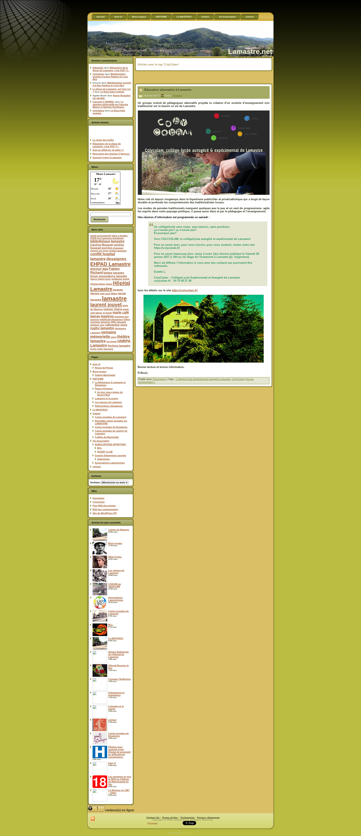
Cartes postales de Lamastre (110, 417)
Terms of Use (170, 817)
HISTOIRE (98, 379)
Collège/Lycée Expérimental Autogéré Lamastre (203, 379)
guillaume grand (120, 279)
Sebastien (98, 67)
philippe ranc (97, 325)
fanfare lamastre (113, 272)
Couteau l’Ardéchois (119, 679)
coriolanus (98, 74)
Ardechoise (103, 459)
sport (114, 337)
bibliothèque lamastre (107, 241)
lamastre (114, 298)
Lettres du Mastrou (118, 529)
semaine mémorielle (103, 334)
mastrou (107, 316)
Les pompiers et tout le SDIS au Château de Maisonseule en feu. (119, 780)
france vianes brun (100, 279)
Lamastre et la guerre (106, 398)
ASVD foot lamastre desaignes (107, 238)
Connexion (99, 502)
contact (97, 466)
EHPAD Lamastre (110, 264)
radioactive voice (116, 324)
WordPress (186, 833)
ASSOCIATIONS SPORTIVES (110, 444)
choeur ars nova (99, 250)
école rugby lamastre (101, 349)
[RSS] (93, 819)
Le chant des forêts (103, 140)
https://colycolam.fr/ (185, 290)
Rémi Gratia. (115, 557)
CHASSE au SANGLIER (114, 585)
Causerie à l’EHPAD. (103, 102)
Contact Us (153, 817)
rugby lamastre (102, 328)
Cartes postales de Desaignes (111, 427)
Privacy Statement (208, 817)
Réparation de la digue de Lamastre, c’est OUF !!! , (111, 69)
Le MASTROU (100, 409)
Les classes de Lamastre (108, 402)
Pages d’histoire (104, 388)
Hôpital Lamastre (110, 286)
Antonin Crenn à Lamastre (107, 157)
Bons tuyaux (100, 371)
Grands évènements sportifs (110, 455)
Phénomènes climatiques (109, 406)
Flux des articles (104, 505)
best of (96, 364)
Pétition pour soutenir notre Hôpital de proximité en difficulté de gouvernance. (119, 752)
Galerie (96, 413)
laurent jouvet (106, 304)
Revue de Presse (104, 367)
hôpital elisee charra (101, 284)
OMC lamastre (118, 322)
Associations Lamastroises (110, 463)
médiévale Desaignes (111, 319)
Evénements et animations (116, 693)
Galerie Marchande (105, 375)
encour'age (99, 269)
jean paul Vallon (108, 293)
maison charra (112, 309)
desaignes (116, 258)
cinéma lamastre (118, 250)
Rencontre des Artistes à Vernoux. (111, 154)
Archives (95, 482)
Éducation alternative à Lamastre (167, 89)
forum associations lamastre (108, 276)
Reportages (159, 379)
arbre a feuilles (120, 235)
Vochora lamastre (119, 345)
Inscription (98, 498)
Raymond (177, 95)
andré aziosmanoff (100, 235)
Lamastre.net (250, 51)
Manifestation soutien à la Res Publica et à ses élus (110, 76)
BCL (99, 448)
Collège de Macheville (107, 437)
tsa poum (111, 341)
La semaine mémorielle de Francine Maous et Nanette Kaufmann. (110, 104)
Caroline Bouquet (101, 244)
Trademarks (187, 817)
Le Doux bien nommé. (112, 91)
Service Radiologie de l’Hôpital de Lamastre (118, 654)
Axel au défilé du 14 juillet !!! (108, 150)
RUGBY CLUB (105, 451)
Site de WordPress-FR (105, 513)
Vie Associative (101, 441)
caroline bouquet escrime (107, 246)
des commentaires (105, 509)
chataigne (118, 248)
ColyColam (238, 379)
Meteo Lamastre (106, 174)
